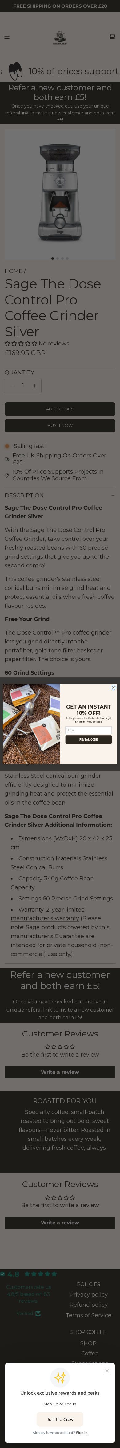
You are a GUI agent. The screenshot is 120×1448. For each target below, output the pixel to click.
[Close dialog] (113, 687)
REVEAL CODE (88, 739)
